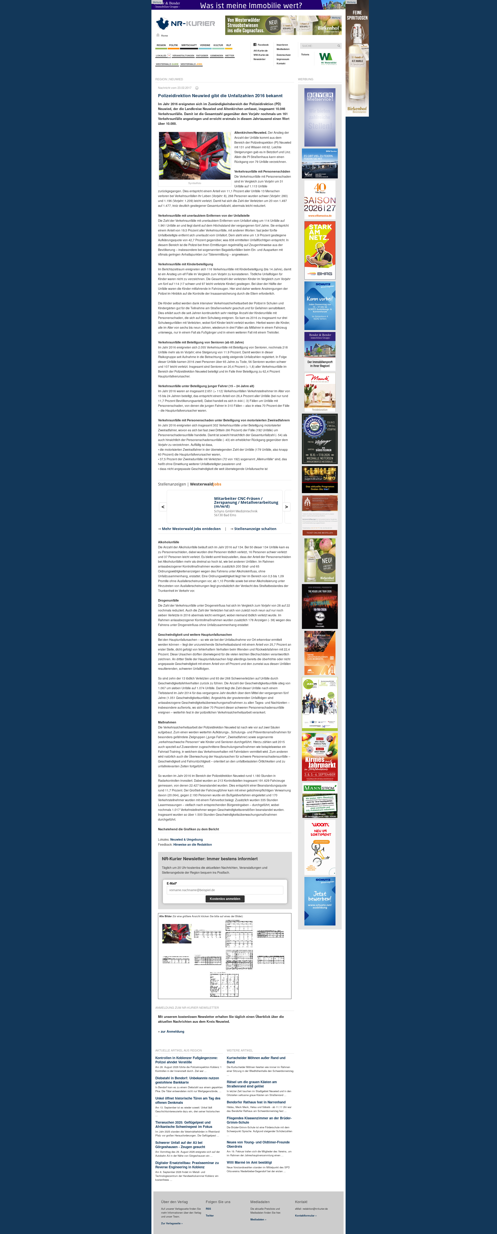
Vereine (205, 45)
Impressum (283, 59)
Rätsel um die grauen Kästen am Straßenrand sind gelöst (252, 1083)
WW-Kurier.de (261, 55)
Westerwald (167, 64)
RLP (229, 45)
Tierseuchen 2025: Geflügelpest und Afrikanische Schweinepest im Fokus (183, 1124)
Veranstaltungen (183, 55)
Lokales (161, 55)
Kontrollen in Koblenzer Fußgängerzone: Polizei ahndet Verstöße (186, 1059)
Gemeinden (216, 55)
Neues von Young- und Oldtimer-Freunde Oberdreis (258, 1144)
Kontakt (281, 63)
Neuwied (176, 79)
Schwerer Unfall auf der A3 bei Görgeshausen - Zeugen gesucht (180, 1144)
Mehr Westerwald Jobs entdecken (191, 528)
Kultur (218, 45)
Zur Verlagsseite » (172, 1223)
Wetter (229, 55)
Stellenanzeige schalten (255, 528)
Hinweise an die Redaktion (192, 844)
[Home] (157, 35)
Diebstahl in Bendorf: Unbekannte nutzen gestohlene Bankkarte (187, 1080)
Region (161, 45)
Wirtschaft (189, 45)
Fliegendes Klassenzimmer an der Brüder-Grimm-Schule (259, 1120)
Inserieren (282, 44)
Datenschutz (284, 55)
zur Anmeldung (172, 1031)
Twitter (210, 1215)
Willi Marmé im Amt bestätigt (249, 1162)
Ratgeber (202, 55)
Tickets (305, 54)
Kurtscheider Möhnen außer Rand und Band (256, 1059)
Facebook (263, 44)
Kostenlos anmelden (225, 898)
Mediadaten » (258, 1219)
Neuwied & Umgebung (186, 839)
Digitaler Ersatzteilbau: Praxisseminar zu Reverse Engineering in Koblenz (187, 1164)
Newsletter (260, 59)
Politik (174, 45)
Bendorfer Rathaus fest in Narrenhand (256, 1102)
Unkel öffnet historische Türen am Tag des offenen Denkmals (187, 1100)
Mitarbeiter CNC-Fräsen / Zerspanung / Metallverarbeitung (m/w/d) (246, 502)
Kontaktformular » (306, 1215)
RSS (208, 1208)
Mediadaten (283, 49)
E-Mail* (172, 883)
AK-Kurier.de (261, 50)
